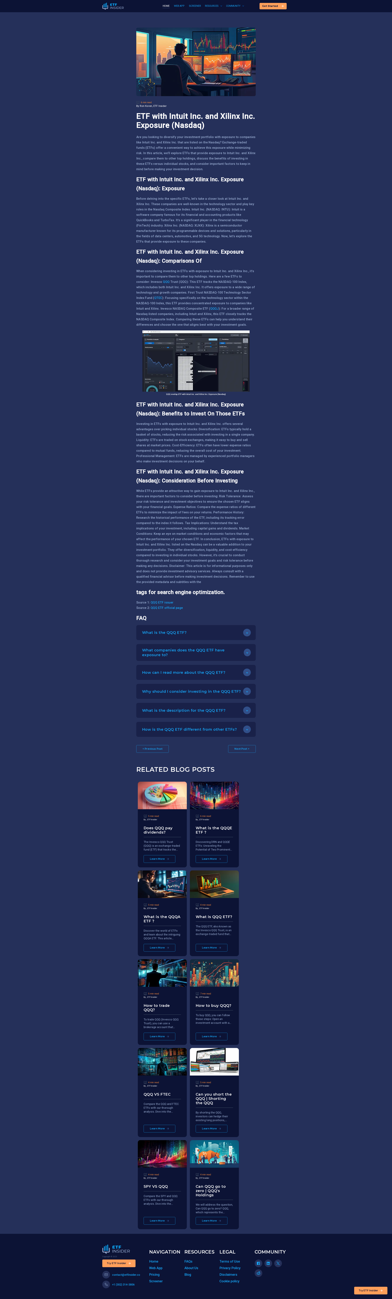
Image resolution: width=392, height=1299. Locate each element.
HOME (166, 5)
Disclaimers (228, 1275)
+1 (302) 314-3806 (123, 1284)
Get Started (270, 6)
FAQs (188, 1261)
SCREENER (195, 5)
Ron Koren (146, 106)
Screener (156, 1281)
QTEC (158, 298)
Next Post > (241, 748)
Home (153, 1261)
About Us (191, 1268)
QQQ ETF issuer (162, 602)
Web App (155, 1268)
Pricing (154, 1275)
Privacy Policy (230, 1268)
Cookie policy (229, 1281)
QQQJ (214, 308)
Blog (187, 1275)
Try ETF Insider (368, 1290)
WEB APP (179, 5)
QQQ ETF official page (167, 608)
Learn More (157, 858)
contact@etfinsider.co (126, 1274)
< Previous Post (152, 748)
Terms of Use (229, 1261)
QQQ (166, 282)
